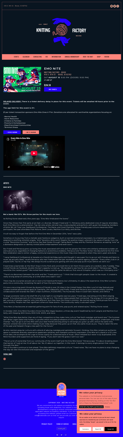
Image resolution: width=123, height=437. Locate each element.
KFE (47, 57)
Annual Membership (72, 57)
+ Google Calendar (12, 132)
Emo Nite (7, 187)
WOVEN (106, 57)
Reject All (98, 429)
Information (56, 57)
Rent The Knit (88, 57)
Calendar (26, 57)
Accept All (111, 429)
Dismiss (107, 407)
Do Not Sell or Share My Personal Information (91, 407)
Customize (85, 429)
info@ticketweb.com (42, 415)
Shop (99, 57)
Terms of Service (62, 424)
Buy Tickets (53, 89)
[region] (98, 422)
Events (16, 57)
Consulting (37, 57)
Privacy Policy (47, 424)
